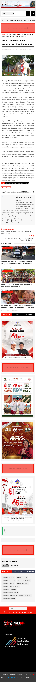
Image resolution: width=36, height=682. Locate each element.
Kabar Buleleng (23, 34)
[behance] (25, 612)
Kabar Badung (8, 577)
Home (3, 34)
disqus (18, 314)
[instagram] (28, 612)
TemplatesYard (13, 677)
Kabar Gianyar (22, 583)
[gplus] (10, 612)
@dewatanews (8, 531)
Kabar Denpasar (24, 580)
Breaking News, (18, 49)
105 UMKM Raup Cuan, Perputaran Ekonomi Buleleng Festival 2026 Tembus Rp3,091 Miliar (18, 306)
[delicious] (31, 612)
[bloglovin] (16, 612)
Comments (29, 571)
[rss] (22, 612)
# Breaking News (11, 183)
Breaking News (11, 34)
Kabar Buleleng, (28, 49)
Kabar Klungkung (10, 595)
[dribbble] (19, 612)
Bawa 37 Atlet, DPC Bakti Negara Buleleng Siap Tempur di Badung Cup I (16, 285)
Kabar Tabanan (9, 598)
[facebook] (4, 612)
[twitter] (7, 612)
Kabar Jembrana (9, 589)
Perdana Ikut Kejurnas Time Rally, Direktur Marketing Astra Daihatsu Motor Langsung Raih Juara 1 (16, 263)
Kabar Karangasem (10, 592)
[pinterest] (13, 612)
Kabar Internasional (11, 586)
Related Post (6, 243)
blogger (29, 314)
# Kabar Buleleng (23, 183)
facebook (6, 314)
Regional (6, 571)
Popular (18, 571)
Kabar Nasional (25, 595)
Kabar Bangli (22, 577)
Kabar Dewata (8, 583)
